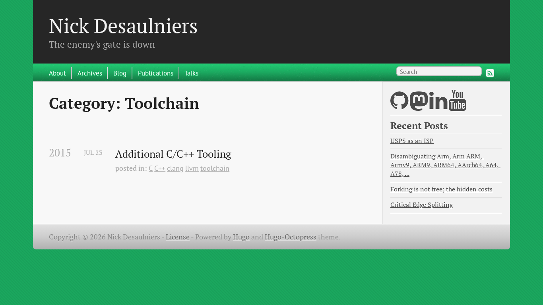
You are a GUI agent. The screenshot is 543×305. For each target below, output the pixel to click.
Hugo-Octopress (290, 236)
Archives (90, 72)
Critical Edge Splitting (421, 205)
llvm (192, 168)
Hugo (241, 236)
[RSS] (490, 73)
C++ (159, 168)
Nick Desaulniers (123, 25)
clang (175, 168)
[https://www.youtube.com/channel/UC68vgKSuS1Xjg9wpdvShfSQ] (457, 105)
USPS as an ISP (412, 141)
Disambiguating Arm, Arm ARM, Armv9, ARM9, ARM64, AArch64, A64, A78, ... (445, 165)
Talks (191, 72)
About (57, 72)
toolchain (214, 168)
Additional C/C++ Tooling (173, 154)
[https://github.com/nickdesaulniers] (399, 105)
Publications (155, 72)
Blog (119, 72)
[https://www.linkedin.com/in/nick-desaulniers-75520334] (438, 105)
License (178, 236)
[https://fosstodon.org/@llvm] (419, 105)
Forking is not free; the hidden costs (441, 189)
